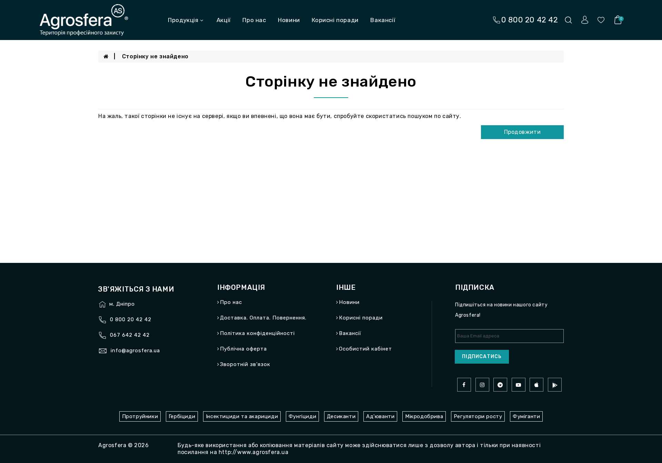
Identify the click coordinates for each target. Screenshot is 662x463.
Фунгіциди (302, 416)
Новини (289, 20)
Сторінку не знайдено (155, 56)
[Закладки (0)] (601, 19)
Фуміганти (526, 416)
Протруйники (140, 416)
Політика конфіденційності (257, 333)
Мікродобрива (424, 416)
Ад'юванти (380, 416)
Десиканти (341, 416)
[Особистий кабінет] (585, 19)
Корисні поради (335, 20)
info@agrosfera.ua (135, 350)
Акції (224, 20)
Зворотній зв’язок (245, 364)
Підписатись (482, 356)
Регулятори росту (478, 416)
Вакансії (382, 20)
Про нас (254, 20)
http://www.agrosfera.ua (254, 452)
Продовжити (522, 132)
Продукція (183, 20)
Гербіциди (182, 416)
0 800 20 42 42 (130, 319)
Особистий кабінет (365, 349)
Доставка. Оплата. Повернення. (263, 318)
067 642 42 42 (130, 335)
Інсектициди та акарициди (242, 416)
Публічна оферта (243, 349)
